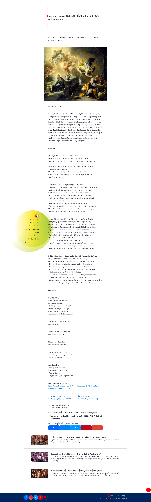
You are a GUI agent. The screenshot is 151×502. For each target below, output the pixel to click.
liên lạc (36, 239)
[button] (148, 490)
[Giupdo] (45, 497)
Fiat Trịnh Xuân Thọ (61, 407)
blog (123, 495)
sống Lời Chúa (34, 219)
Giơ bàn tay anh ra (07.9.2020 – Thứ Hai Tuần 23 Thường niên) (71, 396)
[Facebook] (53, 427)
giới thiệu (30, 239)
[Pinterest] (86, 427)
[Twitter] (75, 427)
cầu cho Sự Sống (33, 226)
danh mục (35, 236)
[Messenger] (64, 427)
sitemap (36, 232)
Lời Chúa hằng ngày (32, 229)
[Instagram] (31, 497)
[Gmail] (97, 427)
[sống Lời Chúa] (31, 215)
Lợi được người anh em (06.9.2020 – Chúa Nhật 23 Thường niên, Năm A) (74, 399)
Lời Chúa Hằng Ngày (63, 405)
